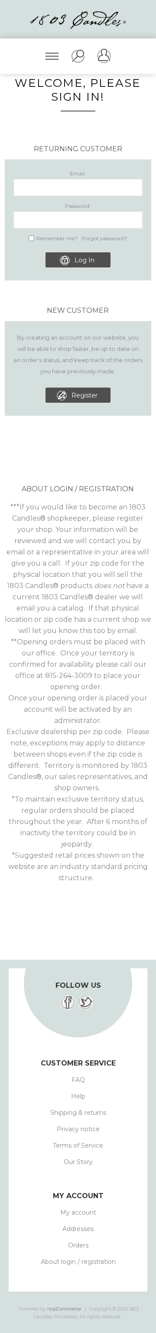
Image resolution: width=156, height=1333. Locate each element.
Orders (78, 1245)
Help (78, 1096)
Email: (78, 173)
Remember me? (57, 238)
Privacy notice (78, 1129)
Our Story (78, 1162)
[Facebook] (67, 1002)
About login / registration (78, 1262)
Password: (78, 206)
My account (78, 1212)
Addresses (78, 1229)
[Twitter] (85, 1002)
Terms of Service (78, 1145)
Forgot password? (104, 238)
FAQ (78, 1080)
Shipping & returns (78, 1113)
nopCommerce (64, 1309)
